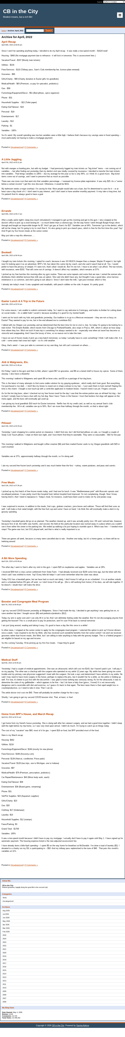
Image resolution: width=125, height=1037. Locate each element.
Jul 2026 (6, 914)
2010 (4, 988)
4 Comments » (31, 199)
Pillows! (6, 423)
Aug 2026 (6, 911)
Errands (6, 211)
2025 (4, 935)
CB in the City (58, 1025)
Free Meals (8, 482)
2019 (4, 956)
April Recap (9, 41)
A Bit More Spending (14, 558)
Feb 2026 (6, 932)
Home (4, 31)
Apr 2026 (6, 925)
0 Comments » (31, 240)
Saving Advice (82, 1025)
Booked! (7, 252)
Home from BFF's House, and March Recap (28, 714)
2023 (4, 942)
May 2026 (6, 921)
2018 (4, 960)
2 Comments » (31, 147)
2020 (4, 953)
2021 (4, 949)
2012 (4, 981)
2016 (4, 967)
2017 (4, 963)
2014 (4, 974)
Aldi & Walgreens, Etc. (15, 362)
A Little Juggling (11, 159)
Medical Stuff (10, 659)
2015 (4, 970)
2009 (4, 991)
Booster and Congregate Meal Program (25, 601)
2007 (4, 998)
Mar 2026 (6, 928)
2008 (4, 995)
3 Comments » (31, 411)
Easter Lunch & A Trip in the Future (23, 301)
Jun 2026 (6, 918)
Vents (5, 898)
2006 (4, 1002)
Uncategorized (8, 901)
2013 (4, 977)
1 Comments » (31, 289)
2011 (4, 984)
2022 (4, 946)
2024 (4, 939)
